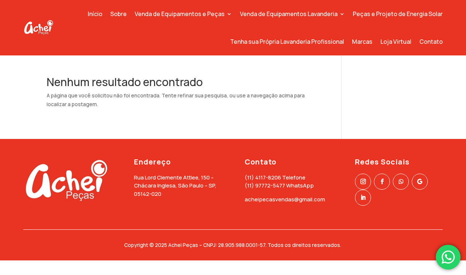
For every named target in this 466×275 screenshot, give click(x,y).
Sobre (118, 14)
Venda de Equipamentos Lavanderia (288, 14)
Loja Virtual (395, 42)
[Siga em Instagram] (363, 182)
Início (95, 14)
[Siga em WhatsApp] (401, 182)
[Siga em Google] (420, 182)
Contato (431, 42)
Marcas (362, 42)
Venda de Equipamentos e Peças (180, 14)
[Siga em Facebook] (382, 182)
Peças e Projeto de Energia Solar (398, 14)
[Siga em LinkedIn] (363, 198)
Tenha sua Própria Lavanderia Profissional (287, 42)
